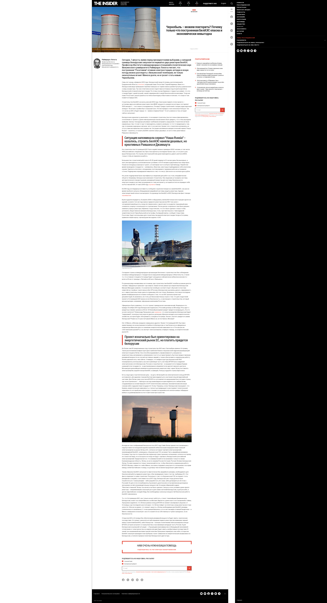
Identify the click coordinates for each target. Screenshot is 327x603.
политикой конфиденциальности (158, 571)
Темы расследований (246, 37)
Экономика (241, 29)
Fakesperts (241, 40)
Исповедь (241, 21)
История (240, 31)
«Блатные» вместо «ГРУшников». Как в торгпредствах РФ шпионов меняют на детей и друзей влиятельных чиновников (210, 82)
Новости (240, 2)
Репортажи (241, 7)
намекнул (157, 312)
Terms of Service (128, 573)
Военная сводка (243, 9)
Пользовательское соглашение (111, 593)
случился (152, 184)
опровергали (126, 195)
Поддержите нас (210, 3)
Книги (239, 33)
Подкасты (241, 12)
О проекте (97, 593)
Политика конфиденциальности (131, 593)
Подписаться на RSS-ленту (248, 45)
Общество (241, 24)
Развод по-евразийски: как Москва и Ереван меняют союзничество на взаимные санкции (209, 64)
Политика (241, 14)
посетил (141, 84)
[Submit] (189, 568)
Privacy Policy (206, 116)
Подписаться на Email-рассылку (250, 42)
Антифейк (241, 17)
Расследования (243, 5)
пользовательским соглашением (143, 571)
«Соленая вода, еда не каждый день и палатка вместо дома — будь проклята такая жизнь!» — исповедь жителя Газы (210, 89)
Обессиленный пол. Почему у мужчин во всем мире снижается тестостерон (210, 69)
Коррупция (241, 19)
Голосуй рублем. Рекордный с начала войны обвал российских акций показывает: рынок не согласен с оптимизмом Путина (210, 75)
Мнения (194, 11)
